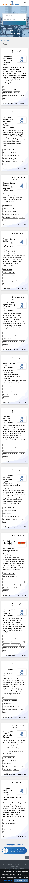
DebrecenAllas (5, 40)
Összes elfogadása (21, 880)
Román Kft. (15, 179)
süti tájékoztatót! (23, 877)
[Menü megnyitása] (25, 2)
